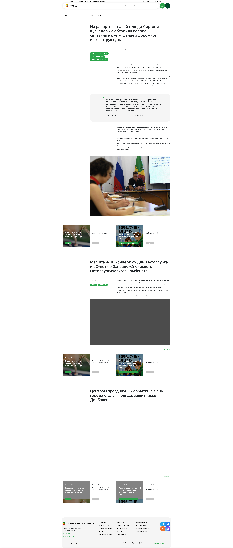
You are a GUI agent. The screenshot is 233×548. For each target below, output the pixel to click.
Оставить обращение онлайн (106, 528)
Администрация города (123, 525)
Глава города (120, 522)
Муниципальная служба (141, 531)
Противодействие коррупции (142, 528)
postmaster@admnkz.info (68, 536)
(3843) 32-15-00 (66, 533)
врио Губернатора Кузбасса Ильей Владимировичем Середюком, (142, 415)
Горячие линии (102, 522)
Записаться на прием (104, 525)
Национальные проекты (141, 522)
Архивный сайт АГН (122, 534)
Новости (84, 5)
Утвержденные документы (142, 525)
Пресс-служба (120, 531)
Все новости (167, 220)
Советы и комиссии (122, 528)
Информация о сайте (159, 543)
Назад (66, 15)
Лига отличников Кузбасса (105, 534)
